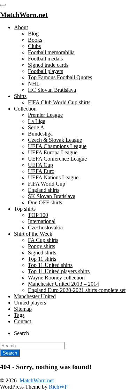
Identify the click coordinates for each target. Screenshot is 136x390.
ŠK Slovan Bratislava (51, 196)
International (41, 221)
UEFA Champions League (57, 146)
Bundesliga (40, 134)
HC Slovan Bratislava (52, 90)
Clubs (34, 46)
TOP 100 (38, 215)
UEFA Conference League (57, 159)
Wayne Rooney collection (56, 278)
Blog (33, 33)
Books (35, 40)
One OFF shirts (45, 202)
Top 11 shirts (42, 259)
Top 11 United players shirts (59, 271)
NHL (34, 84)
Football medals (45, 59)
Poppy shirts (41, 246)
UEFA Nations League (53, 177)
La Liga (36, 121)
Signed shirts (42, 252)
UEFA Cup (40, 165)
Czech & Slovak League (55, 140)
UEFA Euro (41, 171)
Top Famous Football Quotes (60, 77)
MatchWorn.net (37, 380)
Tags (19, 315)
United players (30, 303)
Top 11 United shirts (50, 265)
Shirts (20, 96)
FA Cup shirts (43, 240)
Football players (45, 71)
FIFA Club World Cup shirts (59, 102)
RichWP (58, 387)
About (21, 27)
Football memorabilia (51, 52)
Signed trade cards (48, 65)
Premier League (45, 115)
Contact (22, 321)
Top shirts (25, 209)
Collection (25, 109)
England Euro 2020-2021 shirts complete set (77, 290)
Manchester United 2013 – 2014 (63, 284)
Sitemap (23, 309)
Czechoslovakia (45, 227)
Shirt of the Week (33, 234)
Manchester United (35, 296)
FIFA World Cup (46, 184)
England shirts (43, 190)
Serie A (36, 127)
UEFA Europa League (52, 152)
